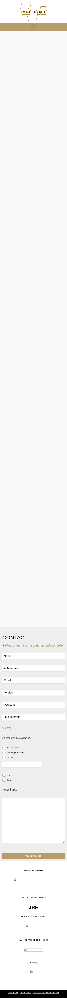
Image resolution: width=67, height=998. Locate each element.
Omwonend (13, 747)
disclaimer (25, 993)
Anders (10, 757)
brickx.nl (13, 993)
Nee (9, 780)
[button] (33, 26)
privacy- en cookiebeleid (46, 993)
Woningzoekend (15, 752)
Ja (8, 775)
